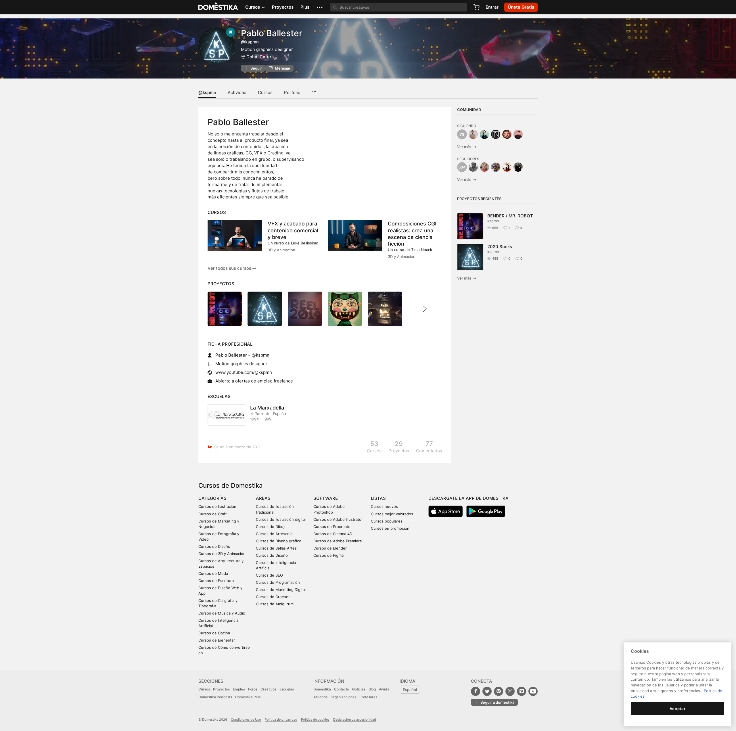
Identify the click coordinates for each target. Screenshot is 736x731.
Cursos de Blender (330, 548)
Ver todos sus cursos (230, 268)
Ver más (466, 146)
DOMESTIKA (218, 7)
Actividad (237, 92)
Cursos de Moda (213, 573)
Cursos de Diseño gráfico (278, 541)
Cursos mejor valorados (392, 514)
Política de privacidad (281, 719)
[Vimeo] (521, 691)
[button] (319, 7)
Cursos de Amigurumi (275, 604)
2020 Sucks (499, 246)
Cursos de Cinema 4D (332, 533)
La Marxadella (267, 408)
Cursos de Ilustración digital (281, 519)
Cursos (265, 92)
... (314, 89)
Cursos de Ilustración (217, 506)
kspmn (493, 221)
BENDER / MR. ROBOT (510, 216)
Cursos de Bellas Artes (276, 548)
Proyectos (283, 7)
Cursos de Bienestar (216, 640)
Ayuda (384, 689)
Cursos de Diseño (214, 546)
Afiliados (320, 697)
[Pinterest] (498, 691)
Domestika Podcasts (215, 697)
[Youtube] (533, 691)
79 (462, 134)
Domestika (322, 689)
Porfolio (292, 92)
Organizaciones (343, 697)
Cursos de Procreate (331, 526)
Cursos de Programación (278, 582)
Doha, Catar (258, 57)
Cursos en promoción (390, 528)
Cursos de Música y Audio (221, 613)
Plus (304, 7)
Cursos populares (386, 521)
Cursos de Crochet (273, 596)
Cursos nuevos (384, 506)
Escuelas (286, 689)
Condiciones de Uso (246, 719)
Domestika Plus (247, 697)
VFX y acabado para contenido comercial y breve (293, 230)
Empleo (239, 689)
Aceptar (678, 708)
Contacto (341, 689)
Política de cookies (315, 719)
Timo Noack (421, 249)
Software (325, 498)
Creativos (268, 689)
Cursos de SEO (269, 575)
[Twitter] (487, 691)
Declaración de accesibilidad (354, 719)
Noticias (358, 689)
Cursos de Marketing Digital (281, 589)
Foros (252, 689)
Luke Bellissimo (304, 243)
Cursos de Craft (212, 514)
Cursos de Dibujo (271, 526)
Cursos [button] (253, 7)
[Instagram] (510, 691)
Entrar (492, 7)
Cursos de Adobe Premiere (337, 541)
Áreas (263, 498)
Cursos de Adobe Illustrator (338, 519)
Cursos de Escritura (216, 580)
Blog (372, 689)
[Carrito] (476, 7)
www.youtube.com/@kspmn (243, 372)
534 (462, 167)
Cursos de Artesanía (274, 533)
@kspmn (207, 92)
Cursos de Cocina (214, 633)
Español (410, 689)
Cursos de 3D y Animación (222, 553)
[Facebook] (475, 691)
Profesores (368, 697)
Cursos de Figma (328, 555)
